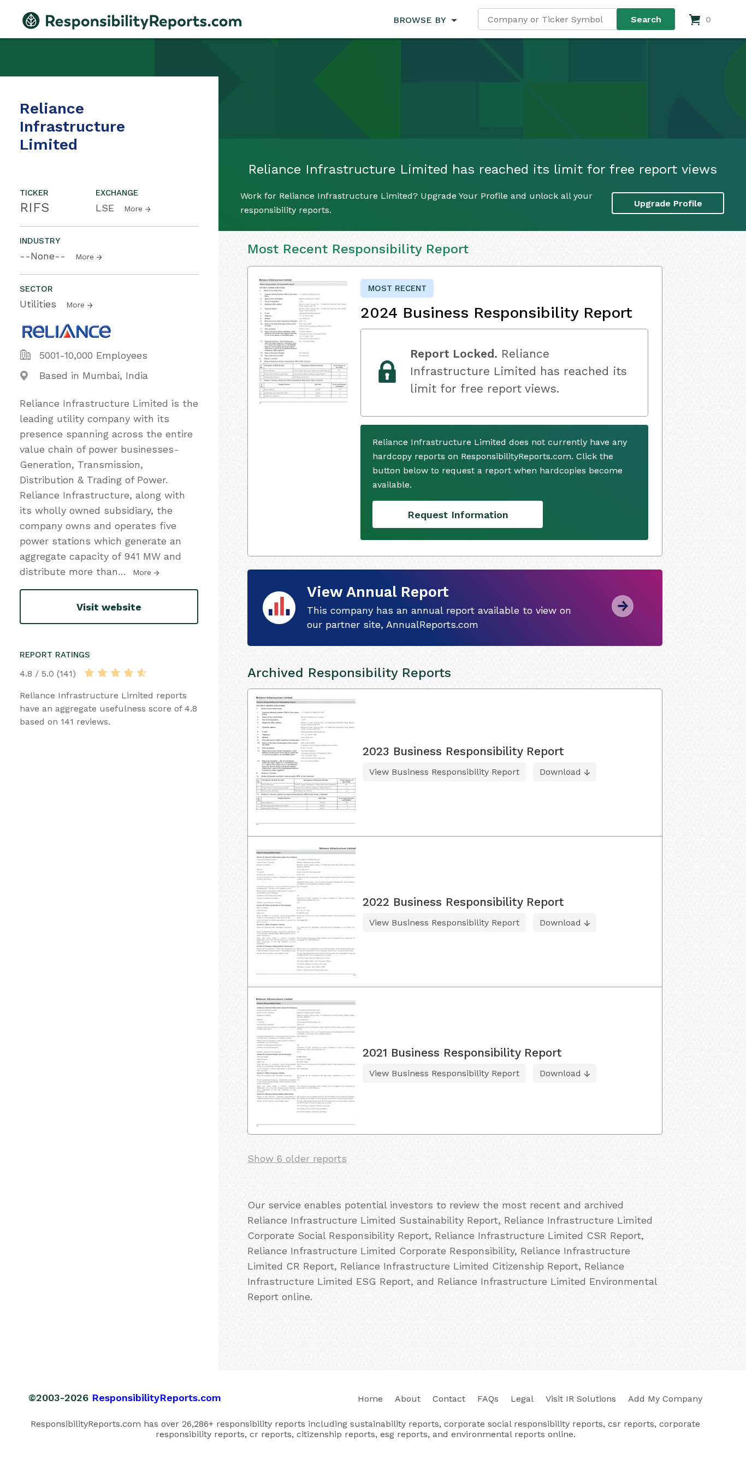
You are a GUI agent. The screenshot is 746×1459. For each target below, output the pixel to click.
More (133, 208)
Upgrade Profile (668, 203)
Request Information (457, 514)
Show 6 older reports (297, 1158)
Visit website (108, 607)
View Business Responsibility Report (444, 772)
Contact (449, 1398)
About (408, 1398)
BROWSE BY (419, 20)
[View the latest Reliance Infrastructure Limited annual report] (622, 613)
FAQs (488, 1398)
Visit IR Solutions (581, 1398)
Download (560, 772)
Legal (522, 1398)
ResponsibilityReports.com (156, 1397)
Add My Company (665, 1398)
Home (370, 1398)
